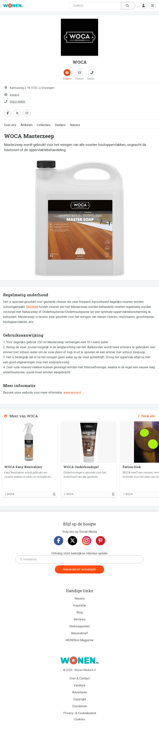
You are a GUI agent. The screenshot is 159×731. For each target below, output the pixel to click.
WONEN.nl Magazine (79, 640)
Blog (79, 612)
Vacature (80, 685)
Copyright (79, 699)
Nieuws (75, 125)
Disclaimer (79, 706)
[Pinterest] (100, 540)
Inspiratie (79, 605)
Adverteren (79, 692)
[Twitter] (72, 540)
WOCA (10, 494)
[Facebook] (58, 540)
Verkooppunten (79, 626)
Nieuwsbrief (79, 633)
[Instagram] (86, 540)
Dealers (60, 125)
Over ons (10, 125)
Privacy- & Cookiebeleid (79, 713)
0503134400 (17, 101)
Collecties (44, 125)
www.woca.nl (72, 392)
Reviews (80, 619)
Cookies (79, 719)
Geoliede (32, 307)
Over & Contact (79, 678)
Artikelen (27, 125)
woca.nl (14, 94)
